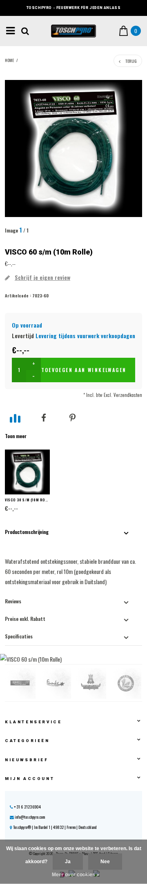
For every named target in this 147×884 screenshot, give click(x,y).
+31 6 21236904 (27, 807)
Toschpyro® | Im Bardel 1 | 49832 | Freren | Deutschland (54, 827)
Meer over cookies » (75, 874)
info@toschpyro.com (30, 817)
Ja (68, 861)
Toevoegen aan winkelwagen (84, 369)
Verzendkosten (128, 395)
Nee (105, 861)
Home (9, 60)
